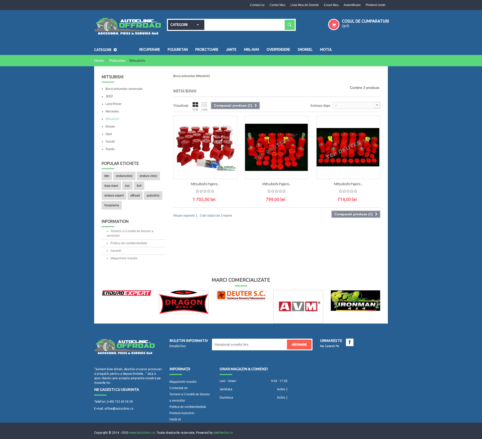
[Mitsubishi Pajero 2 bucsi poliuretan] (277, 147)
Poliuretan (117, 60)
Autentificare (352, 5)
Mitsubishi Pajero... (205, 184)
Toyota (109, 149)
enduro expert (114, 195)
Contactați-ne (178, 388)
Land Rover (113, 104)
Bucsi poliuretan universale (124, 89)
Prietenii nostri (375, 5)
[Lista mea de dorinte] (228, 157)
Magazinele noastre (124, 258)
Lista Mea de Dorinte (304, 5)
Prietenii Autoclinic (182, 413)
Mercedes (112, 111)
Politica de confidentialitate (128, 243)
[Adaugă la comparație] (228, 169)
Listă (204, 109)
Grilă (195, 109)
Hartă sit (175, 419)
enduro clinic (148, 176)
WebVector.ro (223, 432)
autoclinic (153, 195)
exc (127, 185)
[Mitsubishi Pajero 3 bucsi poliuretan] (205, 147)
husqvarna (111, 205)
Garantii (115, 251)
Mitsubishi (112, 119)
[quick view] (228, 146)
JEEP (109, 96)
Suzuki (110, 141)
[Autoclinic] (128, 27)
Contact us (257, 5)
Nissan (110, 126)
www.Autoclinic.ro (142, 432)
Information (115, 221)
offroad (135, 195)
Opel (108, 134)
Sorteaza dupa (320, 105)
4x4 (139, 185)
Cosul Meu (331, 5)
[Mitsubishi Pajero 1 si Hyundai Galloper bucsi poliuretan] (348, 147)
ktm (106, 176)
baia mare (111, 185)
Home (99, 60)
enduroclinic (124, 176)
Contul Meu (277, 5)
